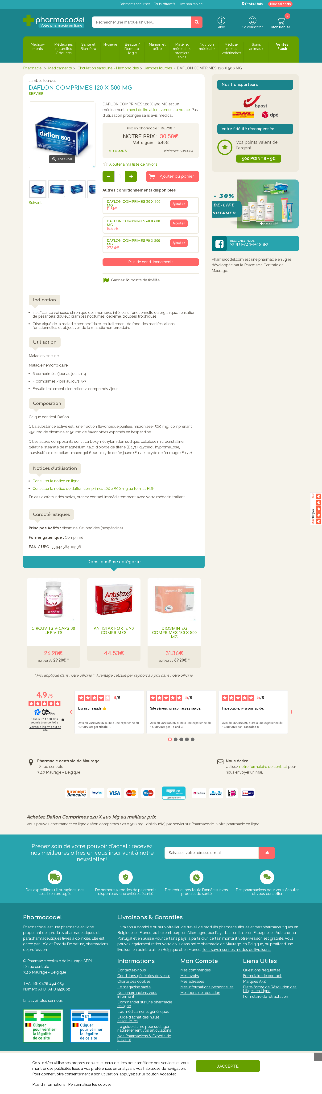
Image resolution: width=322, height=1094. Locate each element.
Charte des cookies (134, 981)
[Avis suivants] (291, 712)
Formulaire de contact (262, 976)
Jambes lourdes (158, 68)
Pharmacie (32, 68)
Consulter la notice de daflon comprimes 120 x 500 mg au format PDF (93, 488)
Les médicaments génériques (143, 1011)
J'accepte (228, 1066)
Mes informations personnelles (207, 987)
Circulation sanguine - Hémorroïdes (108, 68)
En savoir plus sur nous (43, 1000)
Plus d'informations (49, 1084)
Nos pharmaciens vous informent (137, 994)
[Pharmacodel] (54, 21)
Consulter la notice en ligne (56, 481)
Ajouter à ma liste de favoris (132, 164)
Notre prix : (140, 137)
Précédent (38, 174)
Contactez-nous (131, 970)
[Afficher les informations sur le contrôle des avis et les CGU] (63, 720)
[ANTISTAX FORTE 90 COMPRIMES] (114, 599)
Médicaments (60, 68)
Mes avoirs (189, 976)
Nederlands (280, 4)
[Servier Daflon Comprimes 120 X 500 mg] (37, 189)
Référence (171, 151)
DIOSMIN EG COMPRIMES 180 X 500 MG (174, 633)
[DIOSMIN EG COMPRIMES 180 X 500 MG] (174, 599)
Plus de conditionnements (150, 262)
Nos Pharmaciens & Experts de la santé (144, 1038)
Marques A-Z (254, 981)
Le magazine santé (134, 987)
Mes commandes (195, 970)
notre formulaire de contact (263, 766)
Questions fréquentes (262, 970)
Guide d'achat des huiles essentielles (138, 1019)
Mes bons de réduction (200, 992)
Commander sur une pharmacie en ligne (144, 1004)
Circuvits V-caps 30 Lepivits (53, 631)
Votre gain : (144, 143)
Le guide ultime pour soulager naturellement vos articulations (144, 1028)
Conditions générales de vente (143, 976)
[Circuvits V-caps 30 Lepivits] (53, 599)
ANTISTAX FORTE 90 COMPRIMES (114, 631)
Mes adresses (192, 981)
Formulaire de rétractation (265, 996)
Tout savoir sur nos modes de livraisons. (236, 949)
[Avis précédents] (70, 712)
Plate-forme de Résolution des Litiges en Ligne (270, 989)
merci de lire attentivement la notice (158, 110)
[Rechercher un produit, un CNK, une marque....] (196, 22)
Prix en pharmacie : (143, 128)
